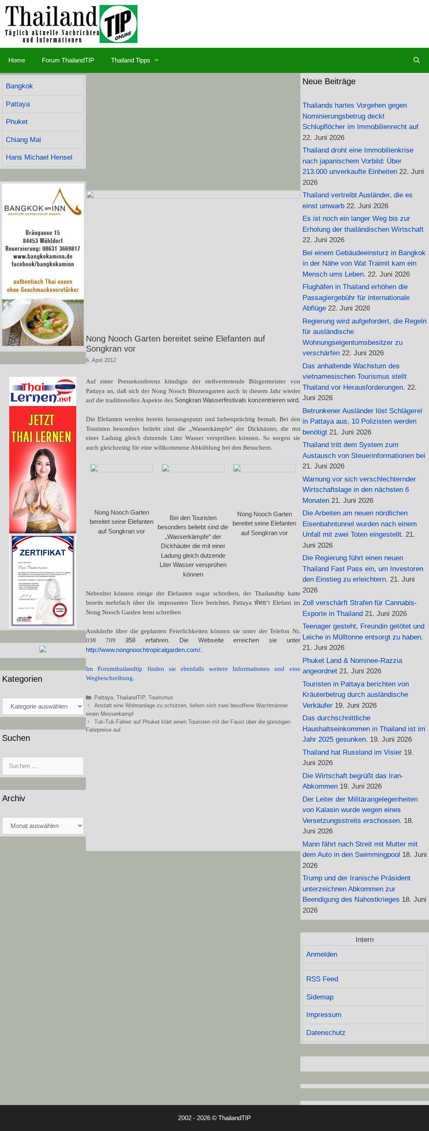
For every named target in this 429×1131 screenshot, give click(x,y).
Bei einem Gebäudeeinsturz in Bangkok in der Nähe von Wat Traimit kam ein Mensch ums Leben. (364, 263)
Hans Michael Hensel (39, 157)
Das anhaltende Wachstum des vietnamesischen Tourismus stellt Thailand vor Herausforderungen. (354, 376)
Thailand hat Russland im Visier (352, 752)
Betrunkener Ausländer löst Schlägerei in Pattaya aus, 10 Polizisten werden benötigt (362, 421)
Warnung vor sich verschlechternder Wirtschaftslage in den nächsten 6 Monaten (359, 490)
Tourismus (160, 697)
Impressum (323, 1015)
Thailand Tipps (130, 60)
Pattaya (103, 697)
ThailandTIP (130, 697)
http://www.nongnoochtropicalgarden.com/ (143, 649)
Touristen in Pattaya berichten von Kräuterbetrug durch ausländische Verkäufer (355, 694)
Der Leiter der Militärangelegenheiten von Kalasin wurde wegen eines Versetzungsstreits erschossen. (360, 810)
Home (16, 60)
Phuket (17, 122)
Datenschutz (326, 1033)
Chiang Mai (23, 140)
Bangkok (19, 86)
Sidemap (319, 997)
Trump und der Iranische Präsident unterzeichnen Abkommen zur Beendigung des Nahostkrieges (356, 888)
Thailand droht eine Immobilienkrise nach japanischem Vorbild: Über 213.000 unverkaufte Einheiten (357, 161)
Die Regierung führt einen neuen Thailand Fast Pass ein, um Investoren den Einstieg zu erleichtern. (362, 568)
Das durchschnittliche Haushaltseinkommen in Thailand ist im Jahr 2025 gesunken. (363, 728)
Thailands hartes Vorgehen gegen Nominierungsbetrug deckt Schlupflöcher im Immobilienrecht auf (360, 116)
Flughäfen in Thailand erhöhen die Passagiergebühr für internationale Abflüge (356, 297)
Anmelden (321, 954)
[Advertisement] (193, 131)
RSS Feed (322, 979)
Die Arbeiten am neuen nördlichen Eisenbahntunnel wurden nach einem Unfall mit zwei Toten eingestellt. (359, 523)
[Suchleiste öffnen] (416, 60)
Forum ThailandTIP (68, 60)
